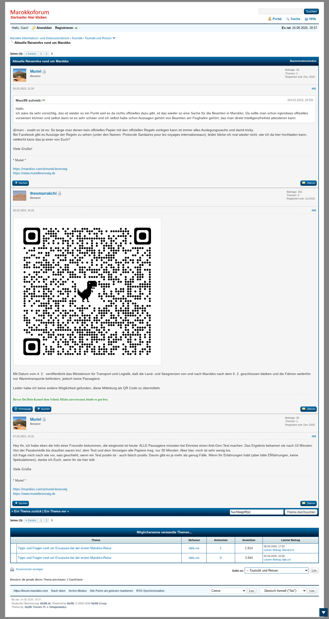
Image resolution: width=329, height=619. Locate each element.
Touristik (77, 38)
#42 (314, 210)
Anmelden (44, 28)
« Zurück (31, 53)
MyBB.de (45, 603)
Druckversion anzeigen (29, 569)
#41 (314, 88)
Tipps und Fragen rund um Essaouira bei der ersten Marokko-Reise (64, 548)
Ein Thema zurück (27, 511)
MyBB (70, 603)
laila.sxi (194, 548)
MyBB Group (98, 603)
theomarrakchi (43, 193)
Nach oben (58, 591)
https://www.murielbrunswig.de (34, 173)
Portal (277, 19)
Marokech (288, 549)
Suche (295, 19)
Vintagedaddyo (57, 607)
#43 (314, 436)
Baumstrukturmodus (303, 60)
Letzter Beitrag (272, 549)
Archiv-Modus (78, 591)
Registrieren (64, 28)
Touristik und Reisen (98, 38)
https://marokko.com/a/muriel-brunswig (40, 169)
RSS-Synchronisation (150, 591)
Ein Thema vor (55, 511)
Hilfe (312, 19)
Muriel (35, 71)
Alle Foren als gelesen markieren (111, 591)
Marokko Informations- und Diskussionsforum (39, 38)
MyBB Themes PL (35, 607)
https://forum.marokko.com (31, 591)
